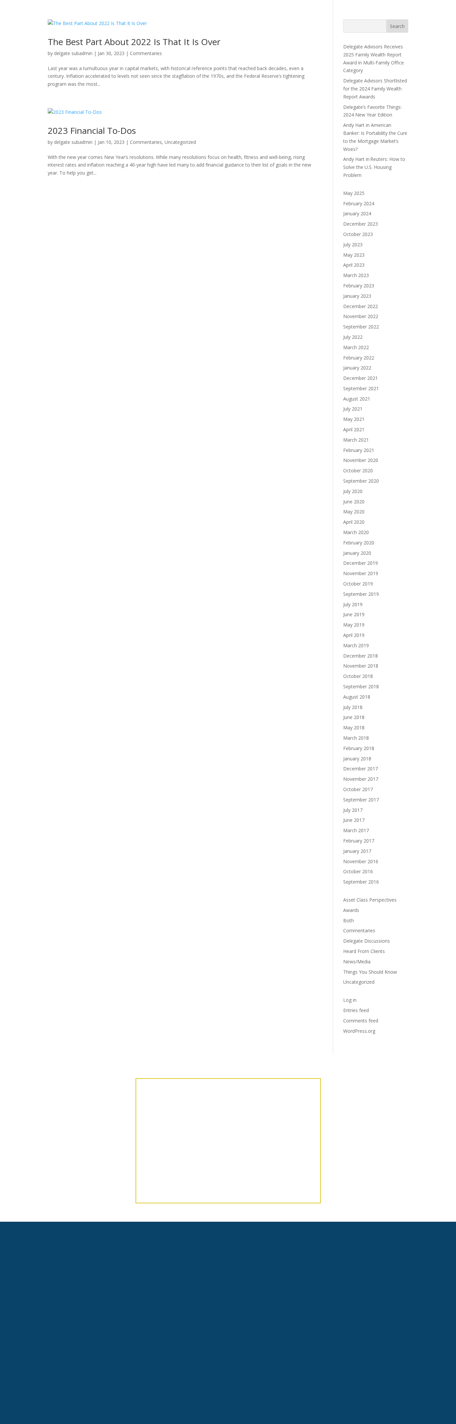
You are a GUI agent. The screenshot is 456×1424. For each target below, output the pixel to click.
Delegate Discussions (366, 941)
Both (348, 920)
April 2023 (354, 265)
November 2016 (360, 861)
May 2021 (354, 419)
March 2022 (356, 347)
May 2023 (354, 255)
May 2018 (354, 727)
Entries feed (356, 1010)
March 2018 (356, 738)
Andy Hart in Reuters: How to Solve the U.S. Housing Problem (374, 167)
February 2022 (358, 357)
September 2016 (361, 882)
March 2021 (356, 440)
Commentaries (146, 142)
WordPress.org (359, 1031)
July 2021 (353, 409)
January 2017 (357, 851)
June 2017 (354, 820)
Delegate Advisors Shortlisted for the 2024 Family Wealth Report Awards (375, 88)
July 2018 (353, 707)
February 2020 (358, 542)
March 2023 (356, 275)
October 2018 (358, 676)
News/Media (357, 961)
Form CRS (340, 1287)
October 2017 (358, 789)
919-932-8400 (128, 1317)
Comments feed (360, 1020)
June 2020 (354, 501)
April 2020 (354, 522)
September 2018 (361, 686)
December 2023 (360, 224)
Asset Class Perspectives (370, 900)
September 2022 (361, 326)
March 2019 (356, 645)
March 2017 (356, 830)
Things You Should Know (370, 972)
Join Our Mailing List (361, 1342)
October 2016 (358, 871)
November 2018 (360, 666)
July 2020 (353, 491)
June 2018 (354, 717)
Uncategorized (180, 142)
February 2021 (358, 450)
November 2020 (360, 460)
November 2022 (360, 316)
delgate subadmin (73, 142)
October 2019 (358, 583)
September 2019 (361, 594)
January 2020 (357, 553)
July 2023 (353, 244)
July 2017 (353, 810)
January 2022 (357, 368)
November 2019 (360, 573)
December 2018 (360, 656)
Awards (351, 910)
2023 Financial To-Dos (92, 131)
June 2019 (354, 614)
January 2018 (357, 758)
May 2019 (354, 625)
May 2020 (354, 511)
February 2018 (358, 748)
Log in (350, 1000)
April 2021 (354, 429)
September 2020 (361, 481)
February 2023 (358, 285)
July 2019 (353, 604)
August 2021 (356, 399)
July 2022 (353, 337)
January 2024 (357, 213)
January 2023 (357, 296)
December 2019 (360, 563)
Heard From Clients (364, 951)
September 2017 (361, 799)
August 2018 (356, 697)
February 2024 (358, 203)
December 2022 (360, 306)
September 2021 (361, 388)
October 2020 (358, 470)
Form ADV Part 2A (353, 1268)
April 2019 (354, 635)
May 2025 (354, 193)
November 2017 (360, 779)
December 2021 (360, 378)
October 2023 (358, 234)
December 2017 (360, 768)
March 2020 (356, 532)
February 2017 (358, 841)
